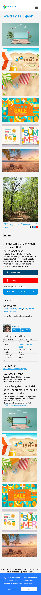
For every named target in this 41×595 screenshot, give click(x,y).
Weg (10, 311)
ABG (38, 569)
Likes (5, 227)
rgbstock (12, 7)
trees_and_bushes (10, 369)
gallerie (25, 330)
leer (15, 311)
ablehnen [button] (11, 589)
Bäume (6, 309)
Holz (20, 309)
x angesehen (13, 224)
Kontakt (31, 569)
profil (16, 330)
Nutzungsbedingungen (18, 405)
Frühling (14, 309)
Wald (5, 311)
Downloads (29, 224)
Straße (31, 309)
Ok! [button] (29, 589)
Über (31, 572)
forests (20, 369)
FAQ (6, 405)
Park (25, 309)
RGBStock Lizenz (13, 374)
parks (25, 369)
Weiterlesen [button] (28, 583)
